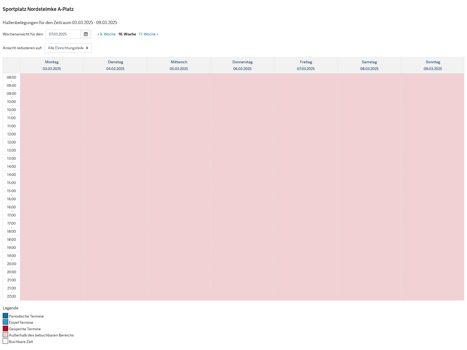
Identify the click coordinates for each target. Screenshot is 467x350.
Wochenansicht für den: (23, 34)
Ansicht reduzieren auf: (22, 47)
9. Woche (107, 34)
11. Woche (148, 34)
